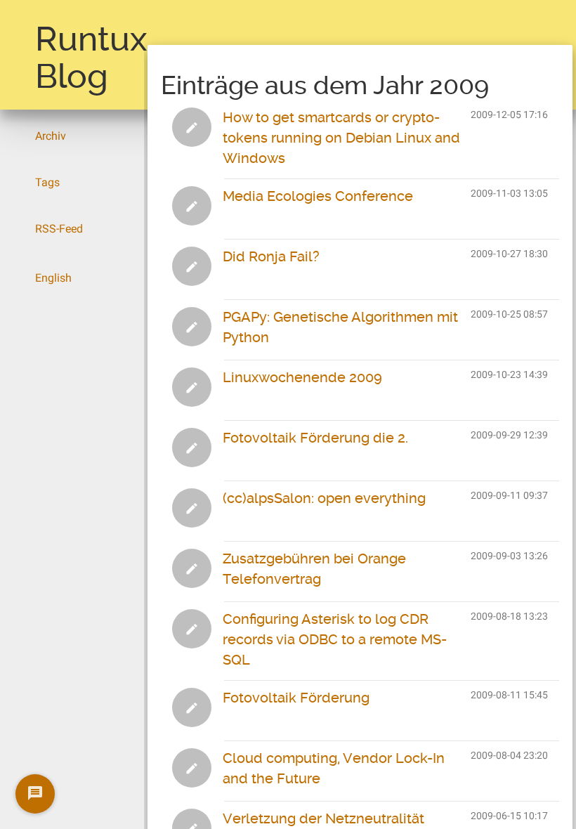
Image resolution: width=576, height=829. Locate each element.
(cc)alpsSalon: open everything (324, 498)
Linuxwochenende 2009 (302, 377)
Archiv (50, 136)
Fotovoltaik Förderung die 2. (315, 437)
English (53, 278)
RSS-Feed (59, 228)
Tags (47, 182)
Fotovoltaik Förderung (296, 697)
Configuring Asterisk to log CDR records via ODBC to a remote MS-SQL (335, 639)
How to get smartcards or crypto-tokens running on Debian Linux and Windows (341, 138)
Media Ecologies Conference (318, 196)
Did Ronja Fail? (271, 256)
